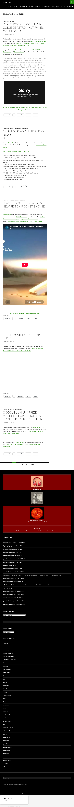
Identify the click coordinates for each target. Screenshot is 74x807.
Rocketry (5, 711)
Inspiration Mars (20, 442)
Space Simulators (7, 747)
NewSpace (6, 705)
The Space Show (23, 110)
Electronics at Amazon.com (37, 488)
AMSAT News (10, 143)
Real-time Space (56, 6)
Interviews (6, 685)
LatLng (57, 530)
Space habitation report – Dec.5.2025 (13, 601)
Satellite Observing (8, 718)
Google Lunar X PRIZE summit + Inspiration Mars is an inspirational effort (23, 416)
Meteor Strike (20, 389)
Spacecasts (6, 753)
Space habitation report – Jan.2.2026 (13, 597)
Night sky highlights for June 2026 (12, 555)
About (15, 6)
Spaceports (6, 757)
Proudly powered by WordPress (20, 793)
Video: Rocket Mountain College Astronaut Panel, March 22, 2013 (23, 27)
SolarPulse (37, 528)
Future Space (6, 672)
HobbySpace (7, 2)
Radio (4, 708)
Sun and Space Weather (37, 520)
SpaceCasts (21, 200)
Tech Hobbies (45, 6)
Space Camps (6, 737)
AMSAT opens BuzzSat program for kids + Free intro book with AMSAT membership (26, 584)
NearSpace (6, 701)
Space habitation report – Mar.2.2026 (13, 578)
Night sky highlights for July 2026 (12, 552)
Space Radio (24, 128)
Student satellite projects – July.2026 (13, 549)
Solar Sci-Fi (6, 734)
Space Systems (14, 200)
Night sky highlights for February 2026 (13, 588)
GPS (4, 679)
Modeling (5, 689)
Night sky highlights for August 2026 (13, 546)
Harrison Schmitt (31, 50)
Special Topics (7, 760)
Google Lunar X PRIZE (39, 427)
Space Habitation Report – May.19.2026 (14, 559)
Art (4, 646)
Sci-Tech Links (6, 721)
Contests (5, 663)
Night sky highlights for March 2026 (13, 581)
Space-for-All (23, 6)
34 (26, 464)
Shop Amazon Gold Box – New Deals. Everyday (25, 313)
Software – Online (8, 731)
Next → (33, 464)
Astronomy (6, 650)
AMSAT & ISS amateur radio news (23, 132)
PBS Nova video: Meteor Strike (21, 336)
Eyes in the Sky (7, 669)
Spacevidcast (7, 214)
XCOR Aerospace (21, 217)
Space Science (8, 332)
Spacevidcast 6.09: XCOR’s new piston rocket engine (24, 204)
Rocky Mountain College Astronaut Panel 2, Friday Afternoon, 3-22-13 (25, 107)
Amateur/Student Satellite (12, 128)
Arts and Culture (33, 6)
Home (9, 6)
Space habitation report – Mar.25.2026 (13, 572)
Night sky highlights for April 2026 (12, 568)
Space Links (6, 740)
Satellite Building (7, 714)
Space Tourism (7, 750)
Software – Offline (8, 727)
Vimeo (32, 110)
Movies (5, 692)
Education (5, 666)
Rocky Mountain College (38, 41)
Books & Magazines (8, 653)
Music (4, 698)
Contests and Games (16, 409)
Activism (6, 21)
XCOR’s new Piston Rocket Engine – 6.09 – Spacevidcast (24, 221)
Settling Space (68, 6)
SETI (4, 724)
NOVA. (35, 389)
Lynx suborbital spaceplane (29, 219)
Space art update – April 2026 (11, 565)
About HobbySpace (7, 793)
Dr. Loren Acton (19, 52)
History (12, 21)
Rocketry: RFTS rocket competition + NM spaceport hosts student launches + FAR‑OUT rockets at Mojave (32, 575)
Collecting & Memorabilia (10, 659)
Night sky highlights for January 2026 (13, 594)
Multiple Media (7, 695)
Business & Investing (8, 656)
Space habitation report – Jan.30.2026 (13, 591)
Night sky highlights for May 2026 (12, 562)
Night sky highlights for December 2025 (14, 604)
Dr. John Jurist (19, 50)
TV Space (5, 763)
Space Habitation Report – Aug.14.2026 (14, 542)
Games (4, 676)
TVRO (4, 766)
